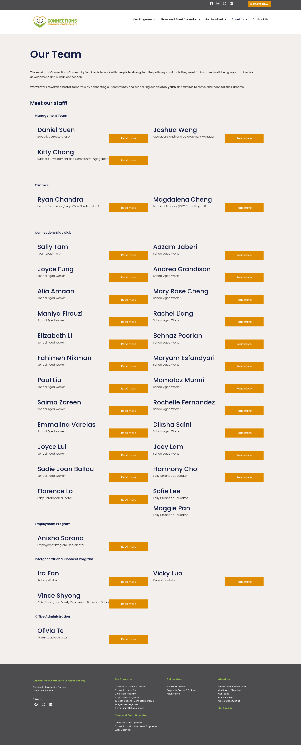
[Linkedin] (231, 3)
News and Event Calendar (179, 19)
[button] (144, 19)
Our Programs (142, 19)
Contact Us (260, 19)
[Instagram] (218, 3)
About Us (237, 19)
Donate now (259, 4)
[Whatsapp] (224, 3)
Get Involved (214, 19)
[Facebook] (211, 3)
